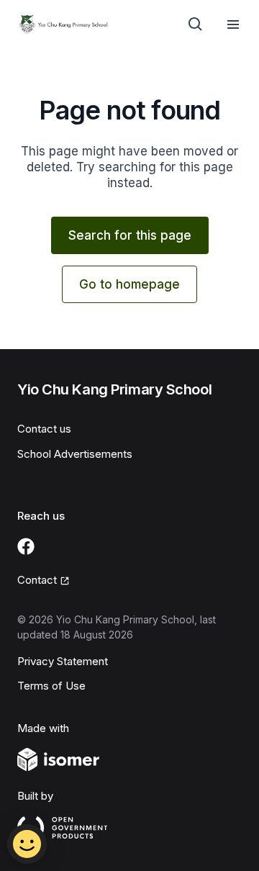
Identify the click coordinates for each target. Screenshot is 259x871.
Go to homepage (129, 284)
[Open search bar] (195, 24)
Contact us (44, 429)
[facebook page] (26, 546)
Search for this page (129, 235)
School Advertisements (74, 454)
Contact (37, 580)
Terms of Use (51, 685)
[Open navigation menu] (233, 24)
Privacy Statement (62, 661)
